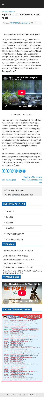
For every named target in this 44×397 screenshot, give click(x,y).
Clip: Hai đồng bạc (9, 180)
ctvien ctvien (25, 23)
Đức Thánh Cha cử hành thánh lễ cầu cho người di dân (32, 180)
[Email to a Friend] (16, 171)
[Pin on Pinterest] (20, 171)
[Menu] (3, 4)
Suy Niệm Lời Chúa (8, 12)
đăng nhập (16, 195)
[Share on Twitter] (12, 171)
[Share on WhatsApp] (3, 171)
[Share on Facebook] (7, 171)
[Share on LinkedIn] (24, 171)
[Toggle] (4, 210)
